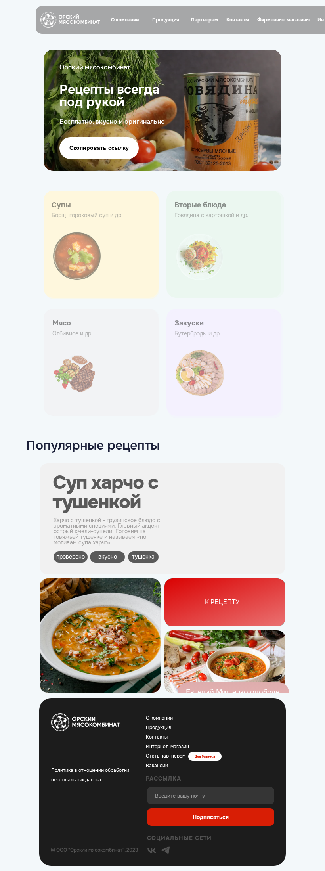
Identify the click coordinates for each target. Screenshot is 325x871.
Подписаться (211, 817)
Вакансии (157, 765)
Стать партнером (165, 756)
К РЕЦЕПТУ (222, 602)
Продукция (158, 727)
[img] (152, 850)
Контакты (157, 737)
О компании (159, 718)
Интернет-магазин (167, 746)
